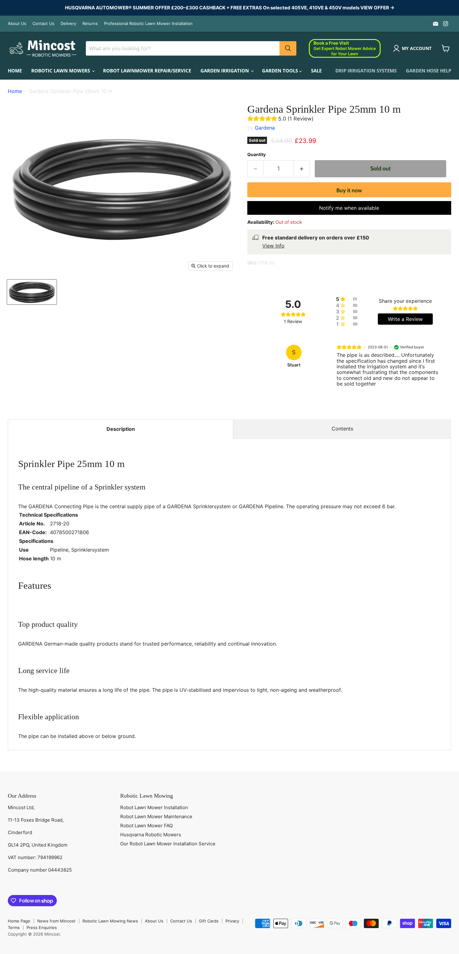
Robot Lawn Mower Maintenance (156, 816)
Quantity (256, 154)
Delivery (68, 23)
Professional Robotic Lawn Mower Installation (148, 23)
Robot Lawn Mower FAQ (146, 826)
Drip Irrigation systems (366, 70)
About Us (17, 23)
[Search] (287, 48)
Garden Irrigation (225, 70)
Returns (90, 23)
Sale (316, 70)
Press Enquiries (42, 927)
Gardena (265, 128)
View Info (273, 246)
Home (15, 70)
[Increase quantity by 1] (302, 168)
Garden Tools (280, 70)
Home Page (19, 920)
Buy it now (349, 190)
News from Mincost (56, 920)
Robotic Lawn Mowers (61, 70)
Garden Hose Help (428, 70)
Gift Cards (209, 920)
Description (120, 429)
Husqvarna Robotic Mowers (150, 835)
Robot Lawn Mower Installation (154, 807)
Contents (342, 428)
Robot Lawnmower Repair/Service (147, 70)
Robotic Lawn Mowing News (110, 920)
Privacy (232, 920)
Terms (14, 927)
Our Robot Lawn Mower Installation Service (167, 844)
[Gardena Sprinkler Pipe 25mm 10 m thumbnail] (32, 292)
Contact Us (43, 23)
